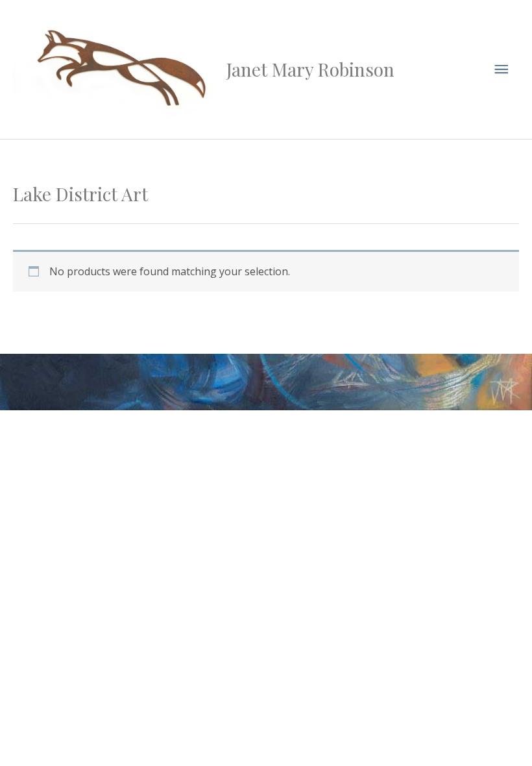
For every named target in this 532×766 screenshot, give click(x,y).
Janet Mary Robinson (310, 69)
